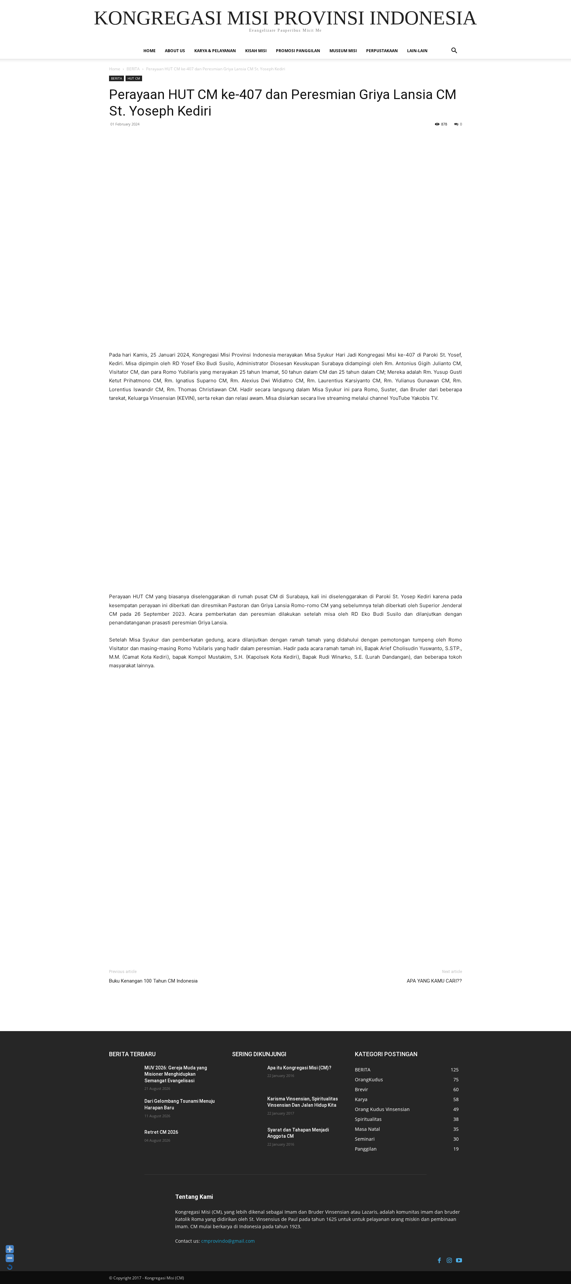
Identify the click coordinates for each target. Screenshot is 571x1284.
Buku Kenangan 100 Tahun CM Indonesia (153, 981)
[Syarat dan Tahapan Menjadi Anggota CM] (248, 1138)
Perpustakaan (382, 50)
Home (149, 50)
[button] (454, 51)
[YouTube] (459, 1260)
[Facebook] (439, 1260)
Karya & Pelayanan (215, 50)
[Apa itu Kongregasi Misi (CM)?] (248, 1076)
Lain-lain (417, 50)
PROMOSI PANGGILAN (298, 50)
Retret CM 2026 (161, 1132)
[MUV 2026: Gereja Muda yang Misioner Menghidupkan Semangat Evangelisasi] (125, 1076)
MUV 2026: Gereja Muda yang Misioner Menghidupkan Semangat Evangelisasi (175, 1074)
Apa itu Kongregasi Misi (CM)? (299, 1067)
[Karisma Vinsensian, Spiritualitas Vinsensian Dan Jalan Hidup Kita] (248, 1107)
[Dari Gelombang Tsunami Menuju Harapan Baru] (125, 1109)
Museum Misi (343, 50)
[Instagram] (449, 1260)
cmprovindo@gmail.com (228, 1241)
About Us (175, 50)
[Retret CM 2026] (125, 1140)
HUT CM (134, 78)
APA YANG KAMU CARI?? (434, 981)
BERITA (133, 69)
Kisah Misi (256, 50)
